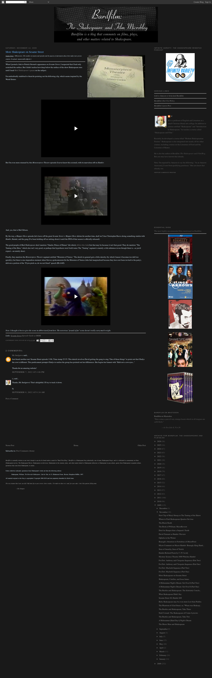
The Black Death (165, 523)
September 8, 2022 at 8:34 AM (28, 392)
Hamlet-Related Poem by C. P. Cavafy (173, 553)
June (161, 640)
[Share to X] (46, 340)
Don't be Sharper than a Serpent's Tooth (174, 530)
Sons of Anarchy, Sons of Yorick (171, 549)
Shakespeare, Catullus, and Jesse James (174, 579)
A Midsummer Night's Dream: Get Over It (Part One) (179, 586)
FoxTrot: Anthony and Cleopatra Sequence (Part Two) (180, 560)
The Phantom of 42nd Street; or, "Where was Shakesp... (180, 605)
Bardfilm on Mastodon (163, 416)
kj (13, 378)
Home (76, 445)
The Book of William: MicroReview (173, 526)
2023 (159, 452)
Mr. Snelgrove (17, 355)
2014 (159, 486)
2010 (159, 501)
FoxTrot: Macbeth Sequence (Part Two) (174, 568)
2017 (159, 475)
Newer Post (10, 445)
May (161, 644)
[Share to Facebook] (49, 340)
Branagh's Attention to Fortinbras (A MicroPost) (177, 541)
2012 (159, 494)
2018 (159, 471)
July (161, 636)
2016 (159, 479)
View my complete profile (165, 172)
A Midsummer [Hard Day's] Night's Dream (175, 620)
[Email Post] (37, 340)
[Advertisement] (76, 422)
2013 (159, 490)
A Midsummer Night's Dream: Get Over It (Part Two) (179, 583)
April (161, 647)
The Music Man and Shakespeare (172, 624)
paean (25, 70)
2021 (159, 460)
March (162, 651)
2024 (159, 448)
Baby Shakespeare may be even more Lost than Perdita (180, 601)
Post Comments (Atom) (25, 450)
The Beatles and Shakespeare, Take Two (174, 616)
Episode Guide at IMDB (26, 335)
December (163, 508)
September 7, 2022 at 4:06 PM (28, 372)
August (162, 632)
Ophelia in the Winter (167, 538)
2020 (159, 463)
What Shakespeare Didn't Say (170, 594)
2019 (159, 467)
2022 (159, 456)
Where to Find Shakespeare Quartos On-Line (176, 519)
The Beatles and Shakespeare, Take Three (175, 609)
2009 (159, 505)
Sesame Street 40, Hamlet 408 (170, 598)
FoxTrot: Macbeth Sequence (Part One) (174, 571)
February (163, 655)
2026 (159, 441)
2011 (159, 497)
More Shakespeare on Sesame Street (173, 575)
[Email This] (41, 340)
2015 (159, 482)
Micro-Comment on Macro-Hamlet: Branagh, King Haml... (181, 545)
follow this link (83, 245)
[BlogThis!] (44, 340)
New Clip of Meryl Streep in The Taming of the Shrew (180, 515)
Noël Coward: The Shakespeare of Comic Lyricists (178, 613)
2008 (159, 663)
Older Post (142, 445)
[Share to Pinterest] (52, 340)
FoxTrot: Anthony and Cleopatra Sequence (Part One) (179, 564)
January (162, 659)
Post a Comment (12, 398)
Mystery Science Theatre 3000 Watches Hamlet (177, 556)
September (163, 629)
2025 (159, 445)
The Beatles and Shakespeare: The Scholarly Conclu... (180, 590)
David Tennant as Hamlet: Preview (172, 534)
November (163, 512)
